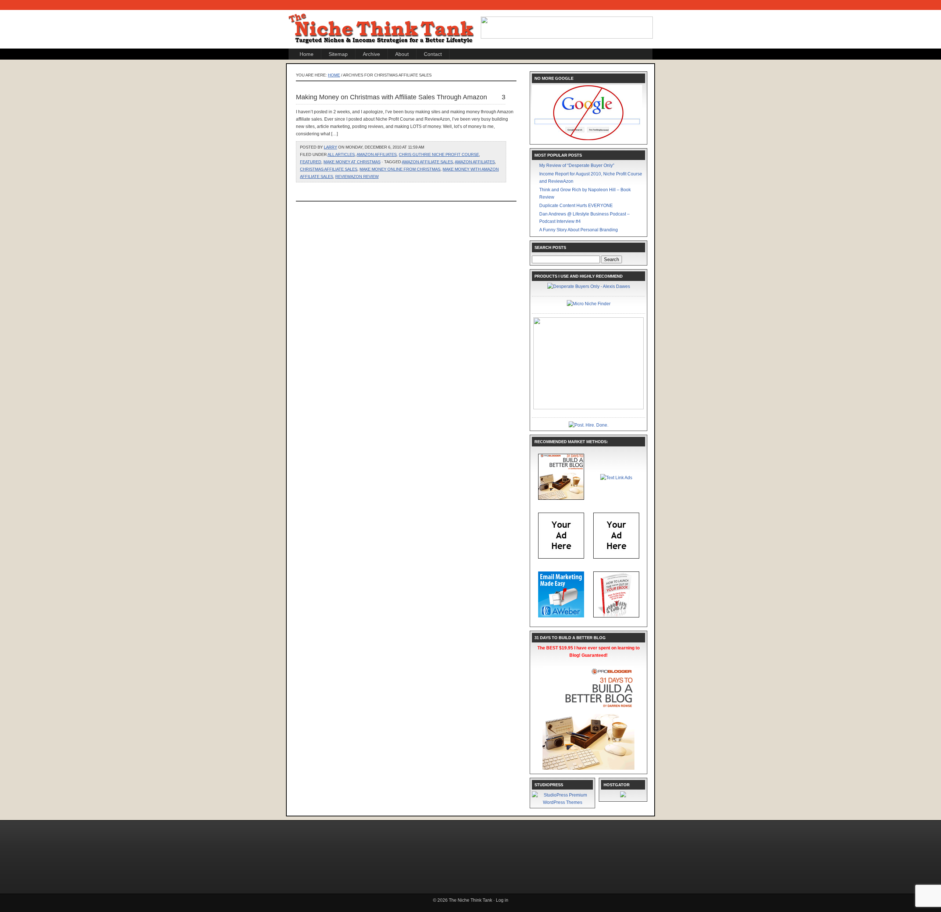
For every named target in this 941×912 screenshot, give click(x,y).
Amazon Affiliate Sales (427, 162)
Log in (502, 900)
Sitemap (338, 54)
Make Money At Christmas (351, 162)
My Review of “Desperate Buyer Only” (576, 165)
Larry (330, 147)
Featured (310, 162)
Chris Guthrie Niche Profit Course (439, 154)
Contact (433, 54)
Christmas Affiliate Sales (328, 169)
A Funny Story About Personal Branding (578, 229)
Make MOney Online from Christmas (399, 169)
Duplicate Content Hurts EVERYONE (576, 205)
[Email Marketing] (561, 616)
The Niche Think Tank (382, 22)
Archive (371, 54)
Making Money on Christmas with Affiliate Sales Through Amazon (391, 97)
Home (307, 54)
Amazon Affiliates (377, 154)
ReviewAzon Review (357, 176)
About (402, 54)
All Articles (341, 154)
